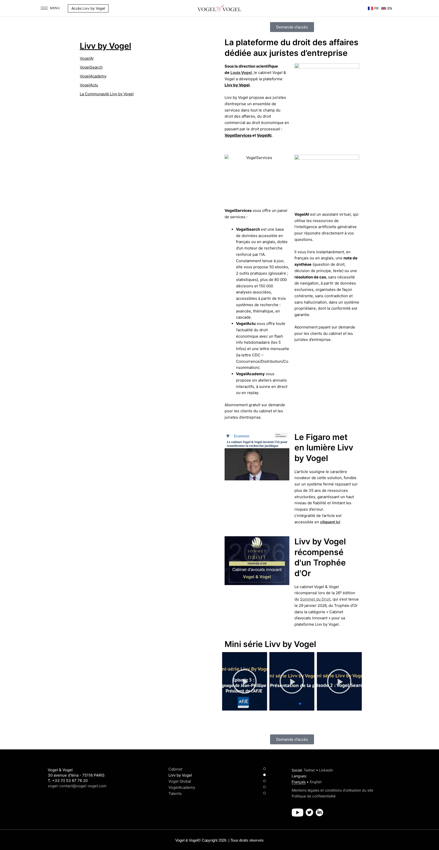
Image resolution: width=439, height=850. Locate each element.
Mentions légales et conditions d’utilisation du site (332, 790)
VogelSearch (91, 67)
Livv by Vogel (105, 46)
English (316, 782)
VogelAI (86, 58)
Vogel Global (179, 781)
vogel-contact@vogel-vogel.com (77, 785)
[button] (111, 8)
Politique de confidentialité (314, 796)
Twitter (309, 770)
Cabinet (175, 769)
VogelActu (89, 85)
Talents (175, 793)
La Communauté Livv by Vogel (107, 93)
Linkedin (326, 770)
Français (299, 782)
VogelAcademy (93, 76)
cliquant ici (330, 522)
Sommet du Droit (315, 599)
